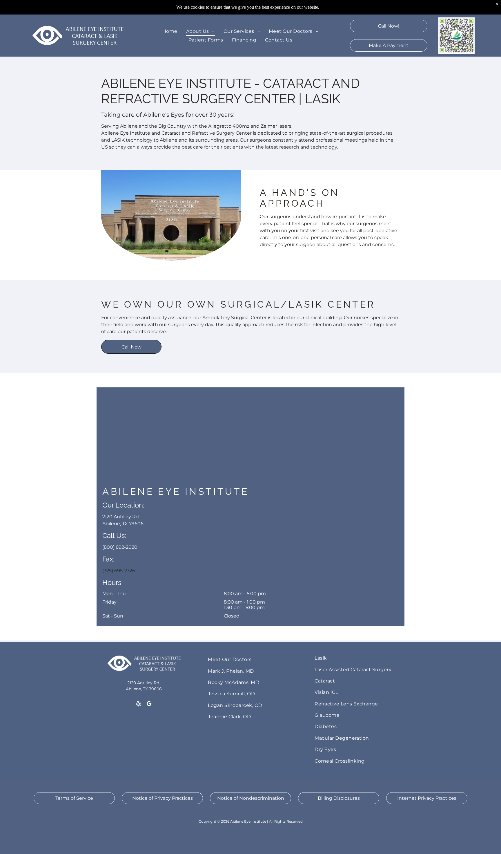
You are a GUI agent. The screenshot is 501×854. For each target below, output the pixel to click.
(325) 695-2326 (118, 570)
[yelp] (138, 704)
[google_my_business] (148, 704)
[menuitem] (170, 31)
